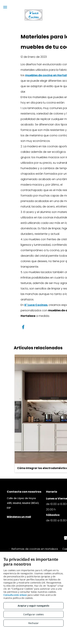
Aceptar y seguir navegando (33, 605)
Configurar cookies (33, 614)
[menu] (5, 7)
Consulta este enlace (15, 595)
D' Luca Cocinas (35, 305)
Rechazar (33, 623)
